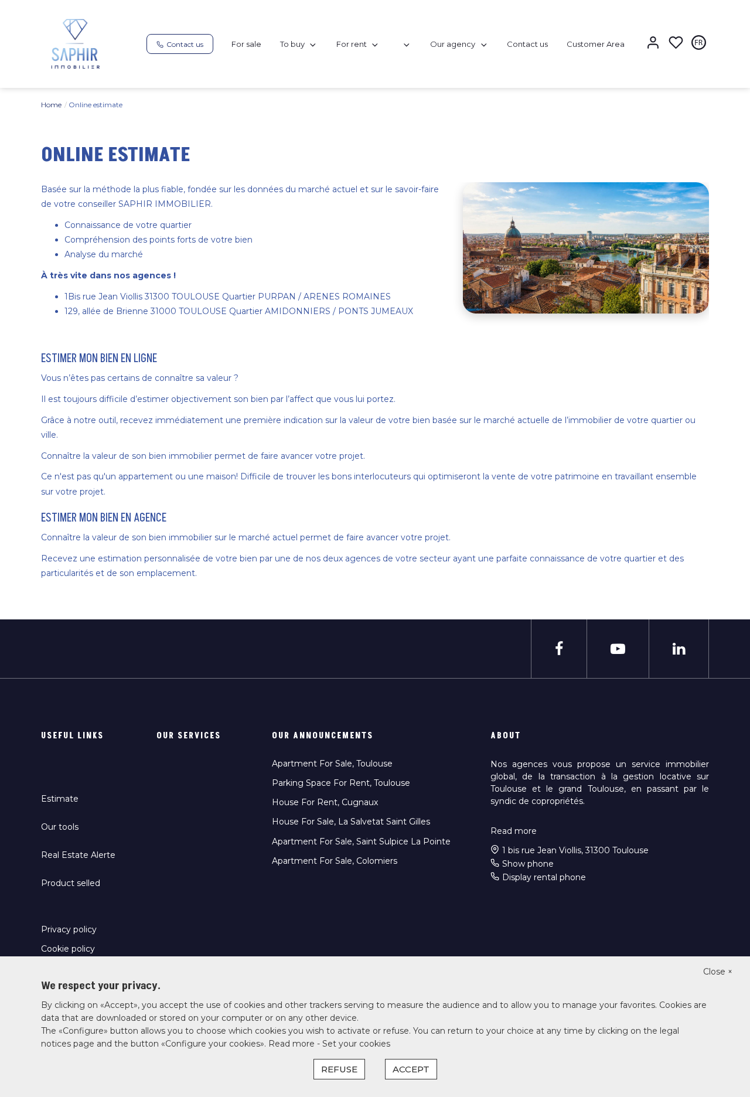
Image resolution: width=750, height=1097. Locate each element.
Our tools (60, 827)
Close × (717, 971)
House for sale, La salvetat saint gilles (351, 821)
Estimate (60, 798)
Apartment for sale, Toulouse (332, 763)
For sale (246, 44)
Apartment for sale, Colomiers (334, 861)
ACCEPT (411, 1069)
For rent (351, 44)
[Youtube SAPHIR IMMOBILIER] (618, 649)
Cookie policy (68, 948)
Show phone (528, 863)
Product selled (70, 883)
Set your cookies (356, 1043)
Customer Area (596, 44)
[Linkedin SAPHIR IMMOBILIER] (679, 649)
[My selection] (676, 43)
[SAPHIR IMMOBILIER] (75, 43)
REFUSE (339, 1069)
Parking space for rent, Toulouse (341, 783)
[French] (698, 43)
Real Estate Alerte (78, 855)
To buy (292, 44)
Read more (513, 831)
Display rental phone (544, 877)
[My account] (653, 43)
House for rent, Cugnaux (325, 802)
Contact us (527, 44)
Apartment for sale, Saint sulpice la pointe (361, 841)
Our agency (452, 44)
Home (51, 104)
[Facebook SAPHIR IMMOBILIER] (559, 649)
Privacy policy (69, 929)
